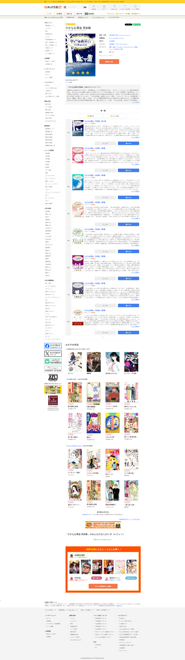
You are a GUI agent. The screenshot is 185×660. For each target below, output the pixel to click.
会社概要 (122, 648)
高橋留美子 (48, 261)
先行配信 (59, 14)
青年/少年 (79, 14)
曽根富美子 (48, 256)
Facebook (98, 644)
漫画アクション (49, 333)
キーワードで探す (50, 115)
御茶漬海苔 (48, 231)
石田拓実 (47, 219)
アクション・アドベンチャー (52, 192)
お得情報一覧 (48, 64)
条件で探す (48, 104)
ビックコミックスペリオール (52, 339)
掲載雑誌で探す (49, 112)
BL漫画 (47, 167)
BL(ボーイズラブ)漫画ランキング (104, 634)
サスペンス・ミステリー (51, 184)
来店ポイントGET (50, 61)
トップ (49, 14)
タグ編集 (69, 82)
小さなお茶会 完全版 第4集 (94, 202)
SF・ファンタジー (50, 198)
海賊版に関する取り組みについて (53, 383)
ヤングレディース (128, 47)
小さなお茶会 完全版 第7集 (94, 283)
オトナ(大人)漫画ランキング (103, 637)
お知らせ (47, 85)
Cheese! (47, 308)
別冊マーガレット (50, 311)
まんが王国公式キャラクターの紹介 (129, 631)
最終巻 (92, 116)
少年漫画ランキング (101, 629)
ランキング (121, 13)
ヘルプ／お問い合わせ (51, 88)
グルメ (47, 200)
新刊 (129, 13)
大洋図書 (111, 41)
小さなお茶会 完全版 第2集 (94, 148)
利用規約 (122, 640)
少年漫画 (47, 161)
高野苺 (47, 258)
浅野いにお (48, 214)
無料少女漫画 (48, 137)
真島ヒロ (47, 272)
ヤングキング (48, 328)
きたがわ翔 (48, 236)
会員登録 (47, 72)
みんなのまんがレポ (50, 121)
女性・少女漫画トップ (51, 42)
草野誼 (47, 242)
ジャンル (112, 13)
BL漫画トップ (49, 50)
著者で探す (48, 109)
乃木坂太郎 (48, 264)
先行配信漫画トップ (50, 39)
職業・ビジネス (49, 181)
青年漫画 (47, 159)
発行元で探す (48, 118)
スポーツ (47, 189)
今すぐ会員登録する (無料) (103, 586)
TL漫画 (47, 164)
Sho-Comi (48, 322)
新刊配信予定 (48, 34)
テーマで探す (48, 107)
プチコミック (48, 289)
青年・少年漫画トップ (51, 45)
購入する (128, 143)
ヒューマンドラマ (50, 175)
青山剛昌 (47, 211)
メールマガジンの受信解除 (53, 623)
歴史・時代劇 (48, 186)
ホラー (47, 195)
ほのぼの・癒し (118, 49)
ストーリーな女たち (50, 286)
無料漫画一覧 (48, 131)
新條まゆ (47, 250)
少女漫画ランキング (101, 623)
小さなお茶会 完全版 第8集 (94, 310)
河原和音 (47, 233)
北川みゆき (48, 239)
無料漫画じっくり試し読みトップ (68, 610)
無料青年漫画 (48, 140)
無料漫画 (91, 14)
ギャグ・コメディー (50, 178)
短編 (114, 47)
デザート (47, 330)
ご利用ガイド (48, 91)
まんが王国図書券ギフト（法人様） (129, 634)
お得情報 (48, 636)
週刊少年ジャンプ (50, 294)
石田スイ (47, 217)
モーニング (48, 319)
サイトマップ (123, 650)
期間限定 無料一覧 (50, 145)
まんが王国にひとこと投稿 (52, 96)
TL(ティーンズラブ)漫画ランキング (105, 631)
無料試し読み (109, 61)
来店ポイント (137, 13)
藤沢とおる (48, 270)
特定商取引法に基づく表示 (127, 645)
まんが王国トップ (51, 610)
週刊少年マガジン (50, 303)
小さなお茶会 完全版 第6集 (94, 256)
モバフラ (47, 336)
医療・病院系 (48, 203)
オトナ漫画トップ (50, 53)
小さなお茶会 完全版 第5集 (94, 229)
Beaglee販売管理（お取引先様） (128, 637)
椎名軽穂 (47, 247)
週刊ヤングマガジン (50, 291)
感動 (110, 47)
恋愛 (46, 173)
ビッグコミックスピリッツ (52, 297)
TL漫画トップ (48, 48)
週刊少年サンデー (50, 325)
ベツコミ (47, 314)
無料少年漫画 (48, 142)
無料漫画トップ (49, 25)
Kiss (46, 300)
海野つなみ (48, 222)
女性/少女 (69, 14)
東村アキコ (48, 267)
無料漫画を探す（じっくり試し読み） (130, 519)
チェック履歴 (48, 77)
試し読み (105, 143)
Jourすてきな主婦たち (51, 316)
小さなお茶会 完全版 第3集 (94, 175)
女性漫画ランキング (101, 621)
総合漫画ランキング (101, 618)
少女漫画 (47, 156)
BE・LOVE (48, 283)
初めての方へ (48, 93)
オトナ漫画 (48, 170)
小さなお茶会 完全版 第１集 (95, 121)
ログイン (47, 74)
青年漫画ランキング (101, 626)
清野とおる (48, 253)
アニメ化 (119, 47)
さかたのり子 (48, 245)
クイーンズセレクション (74, 446)
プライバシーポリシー (126, 642)
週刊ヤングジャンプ (50, 305)
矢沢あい (47, 275)
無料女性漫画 (48, 134)
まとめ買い (116, 116)
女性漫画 (47, 153)
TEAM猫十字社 (120, 35)
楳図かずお (48, 225)
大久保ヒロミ (48, 228)
